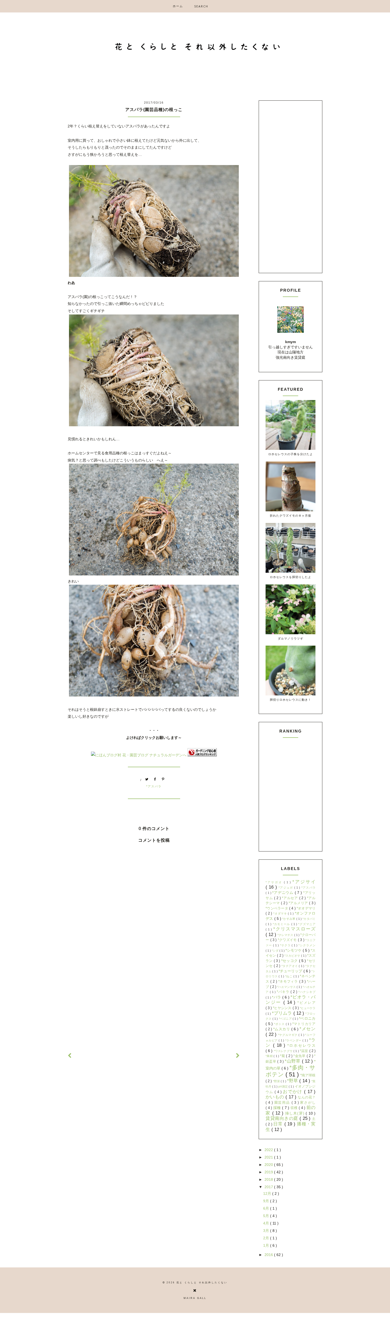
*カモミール (282, 924)
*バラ (277, 997)
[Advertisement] (154, 1002)
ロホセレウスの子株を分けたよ (290, 454)
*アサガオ (275, 882)
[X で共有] (147, 779)
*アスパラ (154, 786)
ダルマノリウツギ (290, 638)
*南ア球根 (307, 1075)
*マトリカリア (303, 1024)
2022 (269, 1150)
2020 (269, 1164)
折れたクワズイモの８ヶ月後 (290, 515)
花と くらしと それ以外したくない (201, 1282)
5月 (266, 1216)
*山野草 (293, 1061)
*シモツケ (294, 950)
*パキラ (284, 992)
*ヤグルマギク (288, 1034)
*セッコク (290, 961)
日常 (278, 1123)
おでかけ (293, 1091)
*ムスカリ (282, 1029)
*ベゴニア (286, 1018)
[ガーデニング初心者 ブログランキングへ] (202, 755)
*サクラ (286, 945)
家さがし (307, 1102)
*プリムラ (282, 1013)
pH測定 (283, 1086)
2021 (269, 1157)
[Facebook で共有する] (155, 779)
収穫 (295, 1108)
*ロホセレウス (301, 1045)
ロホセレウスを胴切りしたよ (290, 577)
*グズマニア (306, 924)
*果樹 (270, 1056)
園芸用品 (283, 1102)
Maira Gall (195, 1298)
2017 (269, 1187)
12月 (267, 1193)
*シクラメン (306, 945)
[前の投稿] (238, 1056)
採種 (277, 1108)
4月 (266, 1223)
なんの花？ (306, 1097)
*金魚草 (300, 1056)
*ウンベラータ (277, 908)
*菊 (283, 1056)
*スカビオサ (292, 955)
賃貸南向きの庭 (283, 1118)
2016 (269, 1255)
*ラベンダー (293, 1040)
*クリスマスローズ (294, 928)
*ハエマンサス (287, 986)
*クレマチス (286, 935)
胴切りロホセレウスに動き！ (290, 700)
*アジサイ (303, 881)
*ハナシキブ (306, 991)
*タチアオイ (290, 966)
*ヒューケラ (307, 1008)
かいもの (275, 1096)
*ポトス (280, 1024)
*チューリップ (291, 971)
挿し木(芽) (295, 1113)
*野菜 (277, 1081)
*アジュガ (286, 887)
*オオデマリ (306, 908)
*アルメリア (299, 903)
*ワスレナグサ (284, 1051)
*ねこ (289, 976)
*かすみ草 (289, 918)
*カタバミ (308, 918)
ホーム (178, 6)
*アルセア (290, 898)
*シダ (275, 950)
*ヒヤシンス (282, 1008)
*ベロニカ (307, 1018)
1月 (266, 1245)
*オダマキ (280, 913)
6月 (266, 1208)
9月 (266, 1201)
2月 (266, 1238)
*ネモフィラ (288, 981)
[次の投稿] (70, 1056)
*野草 (293, 1080)
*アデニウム (283, 892)
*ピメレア (306, 1003)
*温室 (304, 1051)
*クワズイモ (288, 940)
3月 (266, 1230)
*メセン (307, 1028)
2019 (269, 1172)
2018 (269, 1179)
